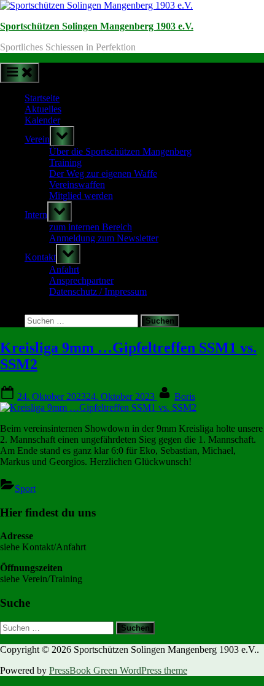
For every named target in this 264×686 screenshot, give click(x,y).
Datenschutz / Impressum (98, 291)
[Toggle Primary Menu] (19, 73)
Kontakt (40, 257)
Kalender (42, 120)
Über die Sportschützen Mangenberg (120, 151)
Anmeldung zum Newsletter (103, 238)
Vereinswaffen (77, 184)
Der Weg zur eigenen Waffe (103, 173)
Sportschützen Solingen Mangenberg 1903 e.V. (96, 26)
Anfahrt (64, 269)
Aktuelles (43, 109)
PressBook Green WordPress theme (118, 670)
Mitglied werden (81, 195)
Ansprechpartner (81, 280)
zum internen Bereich (90, 227)
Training (65, 162)
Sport (25, 488)
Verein (37, 139)
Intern (36, 214)
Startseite (42, 98)
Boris (184, 396)
